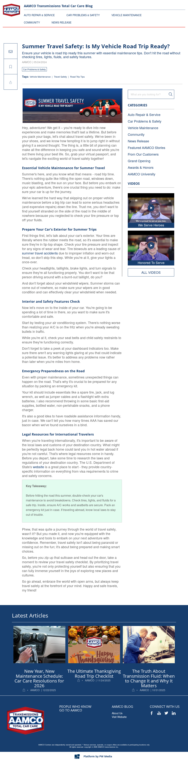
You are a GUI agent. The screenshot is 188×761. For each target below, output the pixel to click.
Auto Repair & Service (144, 114)
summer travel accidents (40, 253)
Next (173, 645)
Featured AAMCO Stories (146, 147)
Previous (14, 645)
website (38, 466)
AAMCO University (141, 174)
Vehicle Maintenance (40, 76)
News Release (138, 141)
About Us (117, 713)
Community (136, 134)
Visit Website (119, 717)
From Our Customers (143, 154)
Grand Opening (139, 160)
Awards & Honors (140, 167)
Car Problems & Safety (34, 69)
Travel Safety (60, 76)
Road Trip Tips (77, 76)
